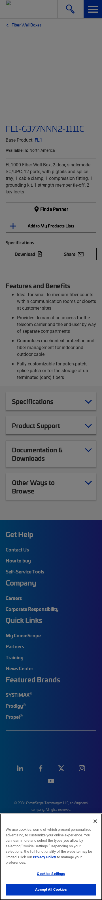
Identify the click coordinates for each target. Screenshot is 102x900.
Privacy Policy (44, 856)
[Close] (95, 821)
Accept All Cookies (51, 889)
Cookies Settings (51, 873)
